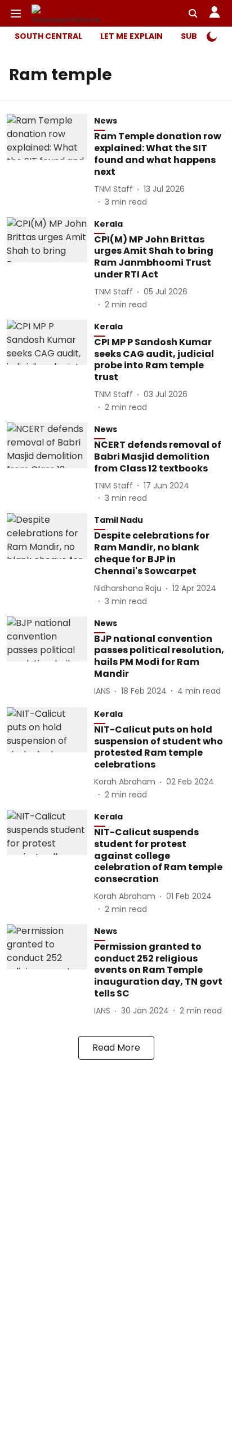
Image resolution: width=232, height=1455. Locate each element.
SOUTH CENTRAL (48, 36)
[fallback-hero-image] (50, 161)
